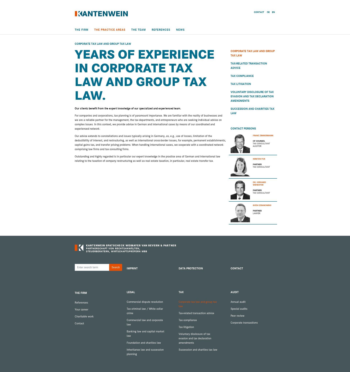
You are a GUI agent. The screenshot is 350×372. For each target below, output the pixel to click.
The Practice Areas (109, 29)
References (161, 29)
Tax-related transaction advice (196, 313)
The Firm (81, 29)
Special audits (239, 308)
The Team (138, 29)
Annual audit (238, 302)
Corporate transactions (244, 322)
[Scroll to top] (342, 364)
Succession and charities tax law (198, 349)
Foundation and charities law (144, 342)
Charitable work (84, 316)
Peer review (237, 315)
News (180, 29)
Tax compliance (242, 76)
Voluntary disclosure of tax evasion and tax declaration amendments (252, 96)
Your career (81, 309)
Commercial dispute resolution (145, 302)
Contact (79, 323)
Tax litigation (241, 84)
